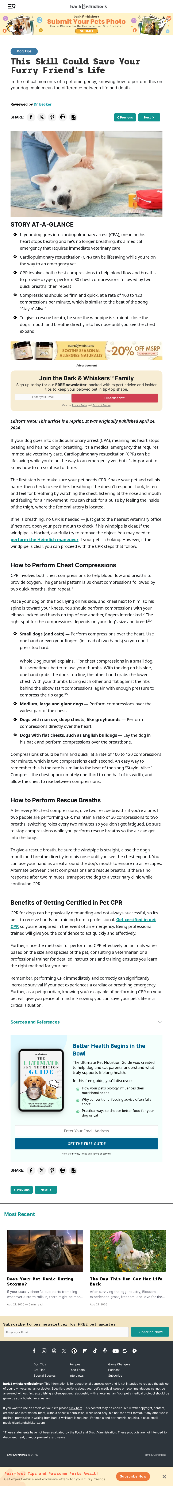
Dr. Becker (42, 104)
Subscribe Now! (150, 1332)
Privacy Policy (79, 405)
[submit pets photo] (86, 24)
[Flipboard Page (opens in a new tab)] (87, 1350)
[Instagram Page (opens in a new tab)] (46, 1350)
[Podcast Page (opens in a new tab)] (107, 1350)
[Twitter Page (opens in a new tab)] (66, 1350)
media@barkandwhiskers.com (24, 1422)
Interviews (76, 1375)
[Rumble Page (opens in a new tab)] (136, 1350)
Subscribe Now (133, 1476)
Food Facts (77, 1370)
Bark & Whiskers (17, 1455)
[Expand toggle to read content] (159, 1021)
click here (75, 1408)
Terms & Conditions (154, 1454)
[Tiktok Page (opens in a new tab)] (97, 1350)
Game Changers (119, 1364)
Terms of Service (102, 405)
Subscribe (115, 1375)
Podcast (114, 1370)
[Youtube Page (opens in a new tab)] (117, 1351)
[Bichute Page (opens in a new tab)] (126, 1351)
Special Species (44, 1375)
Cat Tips (39, 1370)
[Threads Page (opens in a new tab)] (56, 1350)
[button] (11, 6)
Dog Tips (24, 51)
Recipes (74, 1364)
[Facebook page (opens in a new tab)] (36, 1350)
